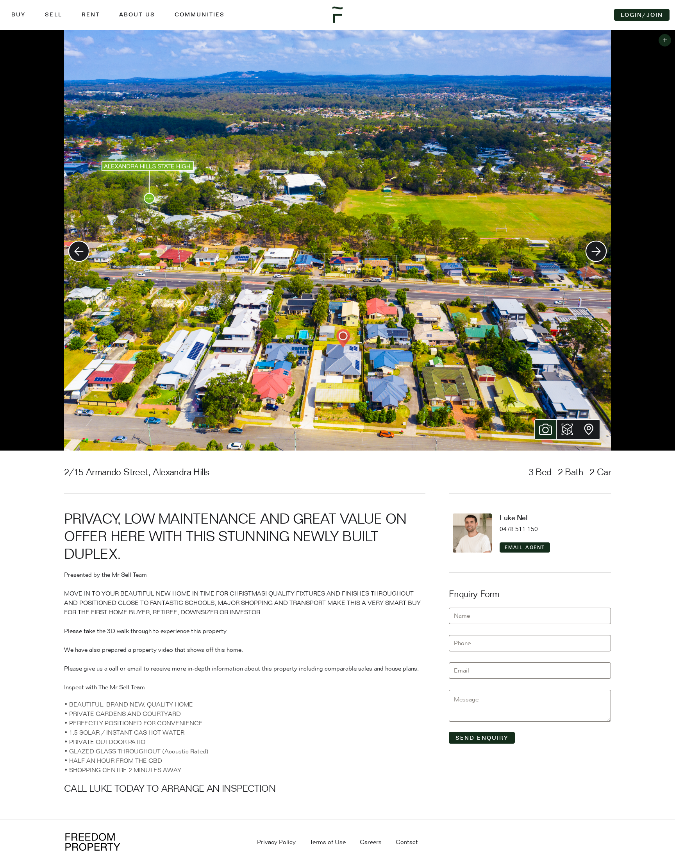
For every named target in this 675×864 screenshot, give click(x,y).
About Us (137, 14)
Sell (53, 14)
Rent (91, 14)
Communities (200, 14)
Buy (18, 14)
